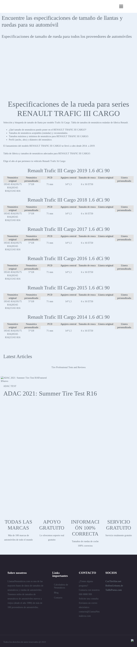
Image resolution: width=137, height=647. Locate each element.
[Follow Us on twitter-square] (9, 614)
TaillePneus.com (113, 590)
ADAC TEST (9, 386)
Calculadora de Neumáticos (61, 586)
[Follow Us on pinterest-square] (27, 614)
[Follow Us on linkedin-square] (15, 614)
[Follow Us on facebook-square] (21, 614)
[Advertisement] (68, 71)
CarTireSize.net (113, 581)
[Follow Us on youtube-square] (39, 614)
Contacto (58, 597)
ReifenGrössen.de (114, 585)
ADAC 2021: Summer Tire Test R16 (50, 393)
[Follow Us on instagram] (9, 619)
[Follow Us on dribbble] (33, 614)
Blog (56, 592)
